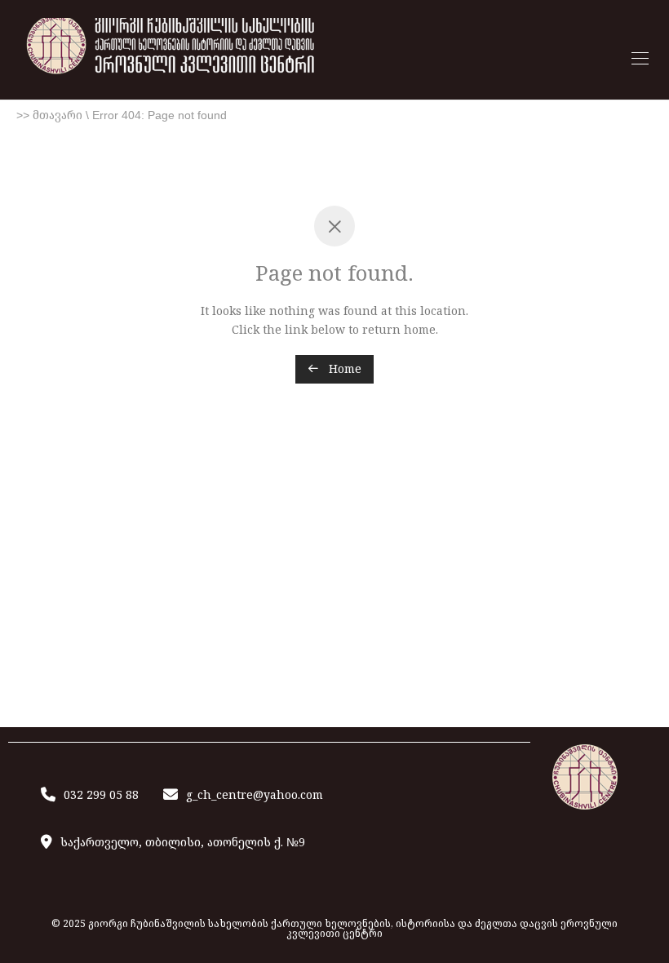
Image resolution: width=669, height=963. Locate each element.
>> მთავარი (49, 115)
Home (343, 368)
